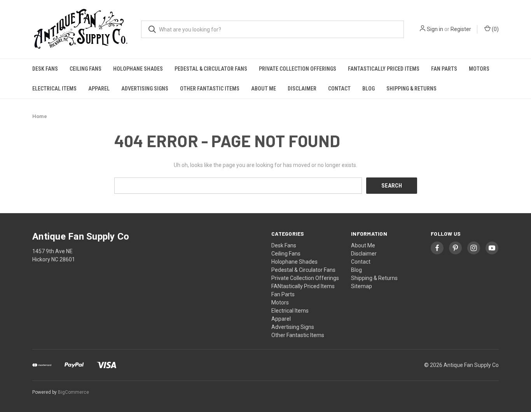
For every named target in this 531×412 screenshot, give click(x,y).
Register (461, 29)
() (495, 29)
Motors (479, 69)
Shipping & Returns (411, 88)
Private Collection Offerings (297, 69)
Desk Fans (45, 69)
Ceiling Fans (85, 69)
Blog (368, 88)
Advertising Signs (144, 88)
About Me (263, 88)
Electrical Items (54, 88)
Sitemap (361, 286)
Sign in (435, 29)
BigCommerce (73, 392)
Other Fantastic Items (209, 88)
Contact (339, 88)
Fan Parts (444, 69)
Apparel (99, 88)
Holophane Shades (138, 69)
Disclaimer (302, 88)
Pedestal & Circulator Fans (211, 69)
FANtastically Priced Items (383, 69)
